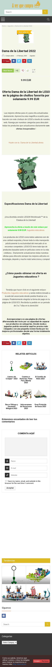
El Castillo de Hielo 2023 (40, 378)
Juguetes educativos (35, 230)
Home (4, 26)
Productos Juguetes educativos (15, 293)
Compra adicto (9, 55)
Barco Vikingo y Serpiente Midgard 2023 (11, 406)
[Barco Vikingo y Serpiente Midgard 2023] (38, 585)
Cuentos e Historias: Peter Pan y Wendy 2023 (26, 380)
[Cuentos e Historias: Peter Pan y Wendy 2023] (38, 567)
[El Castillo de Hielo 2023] (14, 585)
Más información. (20, 664)
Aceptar (37, 661)
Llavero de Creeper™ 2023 (12, 378)
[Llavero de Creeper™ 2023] (14, 567)
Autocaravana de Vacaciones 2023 (26, 406)
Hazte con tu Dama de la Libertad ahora (26, 143)
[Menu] (3, 19)
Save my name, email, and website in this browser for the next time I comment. (23, 482)
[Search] (48, 19)
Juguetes (10, 26)
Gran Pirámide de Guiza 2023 (40, 405)
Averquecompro (14, 319)
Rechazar (45, 661)
